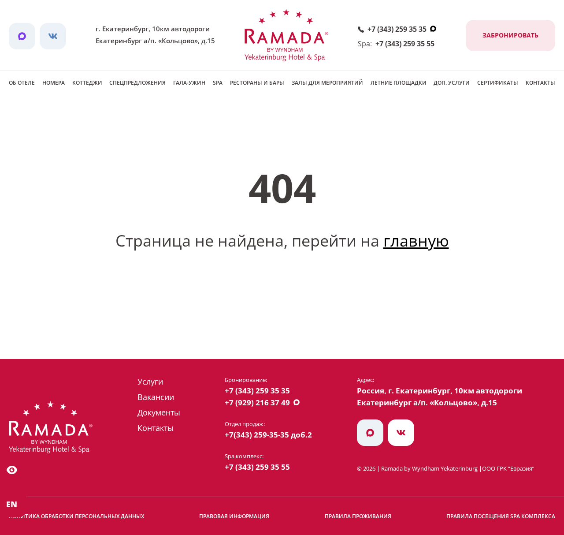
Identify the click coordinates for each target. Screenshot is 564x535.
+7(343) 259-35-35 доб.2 (268, 435)
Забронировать (510, 35)
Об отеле (22, 82)
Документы (158, 412)
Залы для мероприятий (327, 82)
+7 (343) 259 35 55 (404, 44)
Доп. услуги (452, 82)
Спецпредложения (137, 82)
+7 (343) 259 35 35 (397, 29)
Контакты (540, 82)
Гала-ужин (189, 82)
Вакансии (155, 397)
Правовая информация (234, 516)
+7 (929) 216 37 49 (257, 402)
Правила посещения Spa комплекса (500, 516)
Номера (53, 82)
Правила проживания (358, 516)
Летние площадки (399, 82)
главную (416, 240)
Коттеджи (87, 82)
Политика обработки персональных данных (76, 516)
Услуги (150, 381)
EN (11, 504)
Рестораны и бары (257, 82)
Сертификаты (497, 82)
